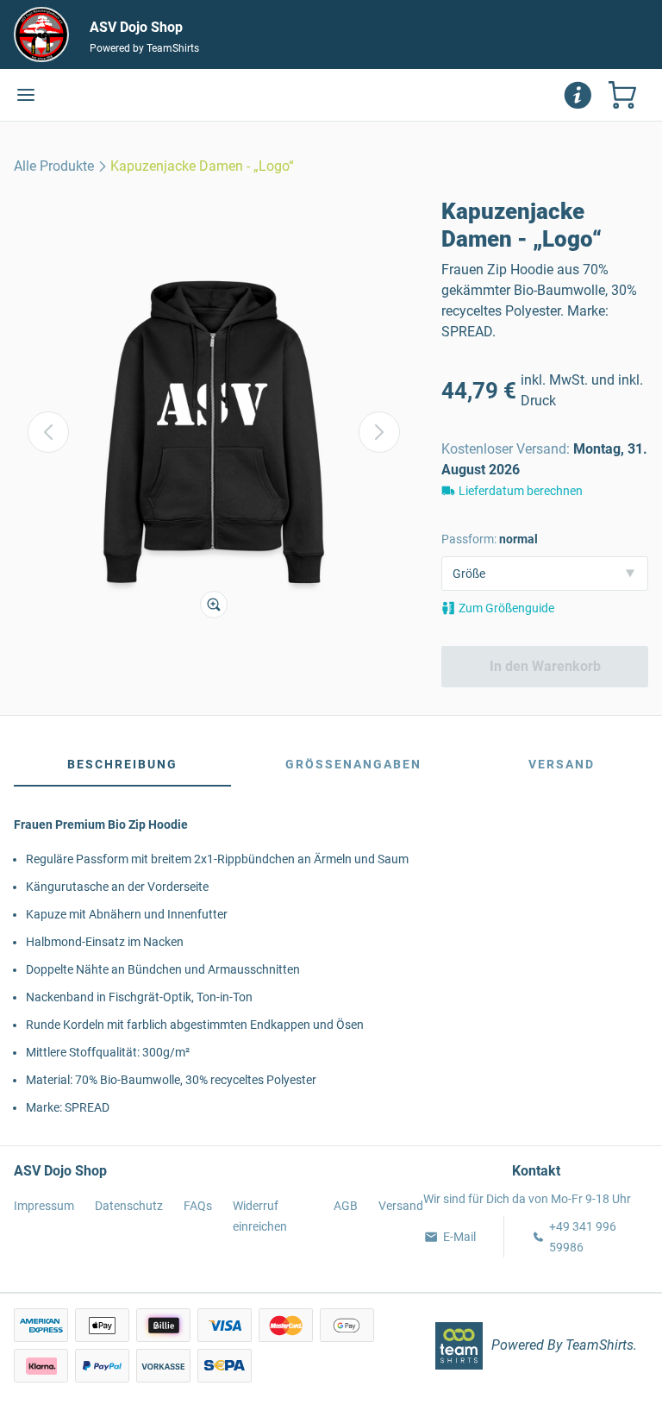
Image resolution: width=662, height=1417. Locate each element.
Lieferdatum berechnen (521, 491)
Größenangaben (353, 764)
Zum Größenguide (506, 608)
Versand (561, 764)
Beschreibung (122, 764)
